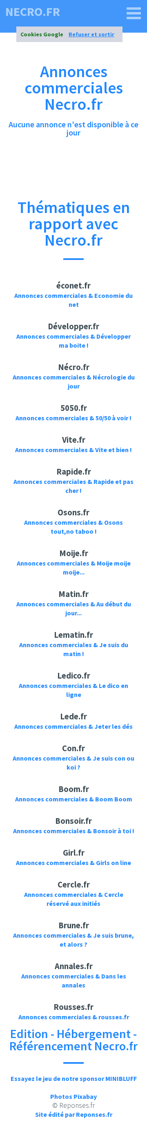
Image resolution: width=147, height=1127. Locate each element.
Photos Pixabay (73, 1096)
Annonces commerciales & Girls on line (73, 863)
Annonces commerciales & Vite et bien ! (73, 450)
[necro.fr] (134, 13)
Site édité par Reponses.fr (73, 1114)
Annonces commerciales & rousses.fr (73, 1017)
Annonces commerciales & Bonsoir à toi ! (73, 831)
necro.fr (32, 11)
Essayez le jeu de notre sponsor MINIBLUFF (74, 1078)
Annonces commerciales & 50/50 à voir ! (73, 418)
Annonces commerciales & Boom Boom (73, 799)
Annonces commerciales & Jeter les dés (73, 726)
